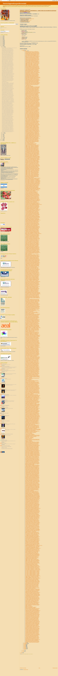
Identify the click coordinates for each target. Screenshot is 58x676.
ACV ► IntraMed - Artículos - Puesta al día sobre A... (32, 578)
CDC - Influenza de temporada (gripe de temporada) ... (32, 114)
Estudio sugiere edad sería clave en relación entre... (32, 283)
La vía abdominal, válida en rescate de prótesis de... (32, 150)
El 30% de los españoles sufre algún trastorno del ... (32, 389)
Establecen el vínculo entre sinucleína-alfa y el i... (31, 324)
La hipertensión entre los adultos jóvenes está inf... (32, 419)
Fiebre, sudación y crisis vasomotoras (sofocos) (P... (32, 426)
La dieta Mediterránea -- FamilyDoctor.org (30, 531)
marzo (25, 647)
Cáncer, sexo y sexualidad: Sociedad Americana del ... (32, 392)
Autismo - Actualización (28, 253)
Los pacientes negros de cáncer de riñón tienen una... (32, 378)
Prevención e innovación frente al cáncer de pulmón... (32, 326)
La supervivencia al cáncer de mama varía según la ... (32, 616)
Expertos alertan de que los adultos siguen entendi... (32, 459)
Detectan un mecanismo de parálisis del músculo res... (32, 259)
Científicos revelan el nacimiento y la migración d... (32, 101)
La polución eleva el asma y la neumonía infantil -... (7, 117)
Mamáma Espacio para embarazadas (6, 446)
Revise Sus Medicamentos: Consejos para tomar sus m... (33, 450)
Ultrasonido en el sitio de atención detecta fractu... (32, 76)
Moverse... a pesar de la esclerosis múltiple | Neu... (32, 94)
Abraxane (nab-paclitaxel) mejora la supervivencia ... (32, 370)
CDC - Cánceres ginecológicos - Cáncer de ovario (7, 67)
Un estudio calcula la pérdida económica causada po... (32, 516)
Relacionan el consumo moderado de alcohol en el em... (32, 286)
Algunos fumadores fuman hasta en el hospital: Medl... (32, 487)
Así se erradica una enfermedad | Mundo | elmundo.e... (32, 158)
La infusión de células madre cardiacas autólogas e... (32, 420)
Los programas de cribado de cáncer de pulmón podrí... (32, 460)
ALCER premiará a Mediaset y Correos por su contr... (32, 521)
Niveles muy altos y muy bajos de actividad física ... (32, 61)
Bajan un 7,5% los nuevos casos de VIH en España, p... (32, 56)
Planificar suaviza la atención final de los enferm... (32, 337)
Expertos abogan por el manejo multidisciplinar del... (32, 620)
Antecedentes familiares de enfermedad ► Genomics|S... (32, 188)
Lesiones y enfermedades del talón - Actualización (32, 525)
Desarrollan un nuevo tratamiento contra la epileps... (32, 162)
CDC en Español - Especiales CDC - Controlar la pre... (32, 568)
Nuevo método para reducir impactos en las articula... (32, 151)
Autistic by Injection (4, 423)
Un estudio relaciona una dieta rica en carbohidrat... (32, 446)
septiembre (25, 643)
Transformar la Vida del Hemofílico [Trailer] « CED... (32, 580)
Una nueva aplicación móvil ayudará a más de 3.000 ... (32, 546)
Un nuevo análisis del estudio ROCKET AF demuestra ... (32, 306)
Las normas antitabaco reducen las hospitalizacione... (32, 630)
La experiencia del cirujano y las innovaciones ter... (32, 196)
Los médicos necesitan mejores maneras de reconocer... (32, 343)
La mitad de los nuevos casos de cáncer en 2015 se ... (32, 470)
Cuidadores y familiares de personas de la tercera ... (32, 331)
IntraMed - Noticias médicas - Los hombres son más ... (8, 59)
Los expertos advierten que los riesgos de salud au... (32, 599)
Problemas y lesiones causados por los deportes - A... (32, 312)
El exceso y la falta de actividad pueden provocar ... (32, 113)
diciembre (3, 46)
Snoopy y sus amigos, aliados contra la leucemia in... (32, 118)
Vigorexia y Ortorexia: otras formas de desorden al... (32, 381)
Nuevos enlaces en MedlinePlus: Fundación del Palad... (32, 454)
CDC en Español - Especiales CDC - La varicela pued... (32, 72)
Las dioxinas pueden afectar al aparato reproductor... (32, 149)
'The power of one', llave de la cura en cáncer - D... (32, 239)
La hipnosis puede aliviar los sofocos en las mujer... (32, 596)
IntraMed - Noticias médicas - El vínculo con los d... (32, 63)
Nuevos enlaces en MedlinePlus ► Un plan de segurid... (32, 86)
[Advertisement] (26, 661)
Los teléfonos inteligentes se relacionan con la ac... (32, 627)
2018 (2, 41)
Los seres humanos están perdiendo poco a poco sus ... (32, 308)
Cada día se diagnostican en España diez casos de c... (32, 604)
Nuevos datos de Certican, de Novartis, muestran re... (32, 254)
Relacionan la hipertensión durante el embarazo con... (8, 63)
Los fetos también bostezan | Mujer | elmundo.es (31, 211)
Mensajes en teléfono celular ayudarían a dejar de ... (32, 282)
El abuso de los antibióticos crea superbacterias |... (32, 333)
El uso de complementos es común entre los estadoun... (32, 217)
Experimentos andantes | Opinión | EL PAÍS (31, 558)
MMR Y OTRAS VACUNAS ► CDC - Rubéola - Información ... (33, 233)
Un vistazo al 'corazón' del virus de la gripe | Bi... (31, 191)
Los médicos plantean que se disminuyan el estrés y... (32, 637)
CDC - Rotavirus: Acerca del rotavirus (30, 142)
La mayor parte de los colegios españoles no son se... (32, 97)
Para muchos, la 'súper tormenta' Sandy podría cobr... (32, 598)
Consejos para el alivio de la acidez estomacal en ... (32, 139)
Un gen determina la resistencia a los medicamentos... (32, 87)
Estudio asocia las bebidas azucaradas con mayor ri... (32, 592)
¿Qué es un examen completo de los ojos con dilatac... (32, 526)
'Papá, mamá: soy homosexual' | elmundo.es (31, 266)
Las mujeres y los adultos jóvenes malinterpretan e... (32, 475)
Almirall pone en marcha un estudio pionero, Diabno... (32, 256)
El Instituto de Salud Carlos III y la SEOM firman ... (32, 51)
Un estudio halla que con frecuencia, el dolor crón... (32, 215)
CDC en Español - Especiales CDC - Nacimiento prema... (32, 182)
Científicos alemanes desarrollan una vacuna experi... (32, 59)
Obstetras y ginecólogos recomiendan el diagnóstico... (8, 98)
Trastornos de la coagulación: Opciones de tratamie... (32, 299)
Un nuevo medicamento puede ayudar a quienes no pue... (32, 515)
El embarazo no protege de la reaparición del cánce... (32, 127)
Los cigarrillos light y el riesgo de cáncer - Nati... (31, 84)
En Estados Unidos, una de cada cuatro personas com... (32, 82)
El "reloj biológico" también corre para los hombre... (32, 408)
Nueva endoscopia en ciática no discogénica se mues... (32, 410)
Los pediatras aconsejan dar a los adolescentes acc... (32, 111)
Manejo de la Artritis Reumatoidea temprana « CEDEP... (32, 581)
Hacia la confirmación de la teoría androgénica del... (32, 556)
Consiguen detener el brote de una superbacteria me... (32, 307)
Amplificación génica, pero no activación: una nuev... (32, 506)
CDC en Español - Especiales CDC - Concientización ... (32, 358)
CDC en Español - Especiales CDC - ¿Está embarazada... (33, 180)
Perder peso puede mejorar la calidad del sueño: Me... (32, 477)
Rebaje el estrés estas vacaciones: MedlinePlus (31, 138)
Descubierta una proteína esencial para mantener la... (32, 542)
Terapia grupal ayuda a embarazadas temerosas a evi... (32, 226)
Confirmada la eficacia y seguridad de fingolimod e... (32, 276)
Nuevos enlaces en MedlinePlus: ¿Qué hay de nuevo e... (32, 347)
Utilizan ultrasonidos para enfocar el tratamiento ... (32, 291)
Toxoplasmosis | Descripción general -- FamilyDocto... (32, 243)
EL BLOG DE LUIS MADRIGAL (5, 405)
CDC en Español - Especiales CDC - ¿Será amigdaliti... (32, 529)
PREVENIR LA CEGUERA (5, 407)
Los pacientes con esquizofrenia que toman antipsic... (32, 304)
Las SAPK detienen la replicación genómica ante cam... (32, 124)
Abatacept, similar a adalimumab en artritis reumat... (32, 270)
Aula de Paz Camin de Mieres (5, 394)
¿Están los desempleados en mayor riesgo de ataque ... (32, 214)
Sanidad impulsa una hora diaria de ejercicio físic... (7, 113)
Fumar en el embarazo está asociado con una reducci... (32, 210)
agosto (25, 644)
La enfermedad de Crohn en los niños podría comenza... (32, 595)
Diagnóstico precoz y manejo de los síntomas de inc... (32, 295)
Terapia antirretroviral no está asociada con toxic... (32, 444)
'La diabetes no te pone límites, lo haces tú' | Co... (31, 361)
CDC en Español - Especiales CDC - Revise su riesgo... (32, 415)
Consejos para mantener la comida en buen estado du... (32, 614)
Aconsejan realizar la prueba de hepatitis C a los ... (32, 60)
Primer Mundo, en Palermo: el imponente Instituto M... (32, 154)
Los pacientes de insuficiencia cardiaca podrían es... (32, 447)
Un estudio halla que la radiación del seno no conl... (32, 638)
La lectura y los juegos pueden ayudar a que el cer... (32, 112)
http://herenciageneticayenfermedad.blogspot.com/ (27, 18)
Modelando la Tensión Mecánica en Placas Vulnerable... (32, 496)
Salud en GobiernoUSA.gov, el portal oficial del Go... (32, 354)
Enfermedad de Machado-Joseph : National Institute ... (32, 169)
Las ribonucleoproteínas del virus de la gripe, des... (32, 193)
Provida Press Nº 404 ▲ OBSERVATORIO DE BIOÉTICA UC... (33, 204)
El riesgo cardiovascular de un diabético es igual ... (32, 55)
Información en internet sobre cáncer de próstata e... (32, 642)
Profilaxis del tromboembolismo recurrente (30, 403)
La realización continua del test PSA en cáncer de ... (32, 398)
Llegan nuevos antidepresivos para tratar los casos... (32, 414)
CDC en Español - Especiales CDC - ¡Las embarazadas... (32, 199)
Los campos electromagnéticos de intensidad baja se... (32, 319)
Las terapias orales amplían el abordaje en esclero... (32, 148)
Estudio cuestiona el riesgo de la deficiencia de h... (32, 364)
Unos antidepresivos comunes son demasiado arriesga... (32, 594)
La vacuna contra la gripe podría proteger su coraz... (32, 636)
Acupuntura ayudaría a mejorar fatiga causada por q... (32, 631)
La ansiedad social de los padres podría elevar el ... (32, 474)
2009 (21, 652)
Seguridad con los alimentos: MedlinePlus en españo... (32, 156)
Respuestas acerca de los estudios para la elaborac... (32, 463)
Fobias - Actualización (28, 379)
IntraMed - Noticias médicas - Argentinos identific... (32, 64)
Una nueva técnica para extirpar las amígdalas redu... (32, 468)
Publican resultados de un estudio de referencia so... (32, 65)
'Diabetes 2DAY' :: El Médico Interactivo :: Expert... (32, 372)
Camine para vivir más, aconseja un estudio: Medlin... (32, 473)
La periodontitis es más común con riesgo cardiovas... (32, 268)
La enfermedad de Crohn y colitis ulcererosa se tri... (32, 202)
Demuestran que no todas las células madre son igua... (32, 102)
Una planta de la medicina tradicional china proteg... (32, 207)
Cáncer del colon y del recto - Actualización (31, 428)
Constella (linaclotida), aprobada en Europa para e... (32, 88)
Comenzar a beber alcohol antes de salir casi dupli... (32, 368)
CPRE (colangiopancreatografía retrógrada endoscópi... (32, 106)
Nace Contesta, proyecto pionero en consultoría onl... (32, 351)
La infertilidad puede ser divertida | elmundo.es (31, 564)
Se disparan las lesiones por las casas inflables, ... (7, 106)
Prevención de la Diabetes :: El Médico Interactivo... (32, 399)
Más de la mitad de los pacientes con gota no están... (32, 583)
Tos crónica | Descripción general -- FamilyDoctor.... (32, 246)
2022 (2, 38)
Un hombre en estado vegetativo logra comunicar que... (32, 388)
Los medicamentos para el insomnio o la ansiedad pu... (32, 523)
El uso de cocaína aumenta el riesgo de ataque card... (32, 486)
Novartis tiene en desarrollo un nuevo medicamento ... (32, 205)
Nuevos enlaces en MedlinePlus (29, 490)
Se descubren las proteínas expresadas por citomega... (32, 184)
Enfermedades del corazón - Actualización (30, 436)
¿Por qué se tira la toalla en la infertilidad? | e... (31, 192)
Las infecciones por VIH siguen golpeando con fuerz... (32, 67)
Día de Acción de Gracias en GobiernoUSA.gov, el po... (32, 238)
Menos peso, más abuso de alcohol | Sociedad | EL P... (32, 387)
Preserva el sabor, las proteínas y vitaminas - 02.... (32, 600)
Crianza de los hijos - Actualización (30, 434)
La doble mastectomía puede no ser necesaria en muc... (32, 92)
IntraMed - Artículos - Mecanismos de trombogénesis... (32, 560)
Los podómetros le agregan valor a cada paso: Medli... (32, 301)
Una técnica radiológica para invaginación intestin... (32, 220)
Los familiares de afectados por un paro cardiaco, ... (32, 458)
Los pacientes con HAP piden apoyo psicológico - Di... (32, 240)
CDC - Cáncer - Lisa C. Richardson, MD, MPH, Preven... (32, 357)
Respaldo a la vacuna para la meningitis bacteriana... (32, 294)
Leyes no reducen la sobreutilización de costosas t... (32, 109)
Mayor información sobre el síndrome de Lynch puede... (32, 481)
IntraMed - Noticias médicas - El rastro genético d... (32, 171)
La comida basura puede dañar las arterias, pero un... (32, 613)
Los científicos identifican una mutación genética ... (32, 287)
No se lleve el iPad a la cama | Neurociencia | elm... (32, 315)
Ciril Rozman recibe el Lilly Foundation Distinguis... (32, 160)
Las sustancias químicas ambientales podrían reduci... (32, 288)
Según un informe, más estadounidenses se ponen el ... (32, 249)
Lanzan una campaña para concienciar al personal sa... (32, 621)
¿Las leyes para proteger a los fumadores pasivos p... (32, 612)
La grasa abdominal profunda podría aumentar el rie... (8, 65)
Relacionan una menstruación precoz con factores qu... (32, 284)
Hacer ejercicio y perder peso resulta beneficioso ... (32, 635)
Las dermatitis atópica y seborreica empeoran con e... (32, 52)
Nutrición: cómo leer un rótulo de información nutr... (32, 532)
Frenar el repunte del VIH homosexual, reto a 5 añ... (32, 120)
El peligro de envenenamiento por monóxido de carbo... (8, 108)
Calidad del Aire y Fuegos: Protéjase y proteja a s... (7, 102)
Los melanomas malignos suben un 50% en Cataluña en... (33, 293)
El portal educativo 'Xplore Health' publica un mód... (32, 54)
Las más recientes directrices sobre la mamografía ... (8, 78)
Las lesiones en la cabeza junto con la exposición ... (32, 305)
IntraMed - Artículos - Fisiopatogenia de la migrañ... (32, 576)
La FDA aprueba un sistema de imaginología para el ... (32, 501)
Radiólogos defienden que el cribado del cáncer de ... (32, 466)
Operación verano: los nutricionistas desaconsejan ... (32, 267)
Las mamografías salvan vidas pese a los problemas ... (32, 634)
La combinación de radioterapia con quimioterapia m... (32, 509)
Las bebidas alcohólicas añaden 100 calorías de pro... (32, 248)
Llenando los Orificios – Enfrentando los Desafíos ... (32, 492)
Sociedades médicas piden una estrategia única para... (32, 53)
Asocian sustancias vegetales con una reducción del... (32, 588)
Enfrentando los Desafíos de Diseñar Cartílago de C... (32, 427)
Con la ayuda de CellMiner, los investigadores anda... (32, 505)
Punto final (3, 421)
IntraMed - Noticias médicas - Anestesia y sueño (7, 61)
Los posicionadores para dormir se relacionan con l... (32, 132)
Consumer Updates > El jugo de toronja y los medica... (32, 527)
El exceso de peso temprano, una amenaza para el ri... (32, 602)
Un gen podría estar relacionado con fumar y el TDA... (32, 615)
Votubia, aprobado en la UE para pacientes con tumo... (32, 396)
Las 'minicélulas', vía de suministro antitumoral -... (31, 422)
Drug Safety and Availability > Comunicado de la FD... (32, 480)
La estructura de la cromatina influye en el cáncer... (32, 203)
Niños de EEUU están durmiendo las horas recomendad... (33, 77)
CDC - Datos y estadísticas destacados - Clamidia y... (32, 575)
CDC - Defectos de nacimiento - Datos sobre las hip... (32, 518)
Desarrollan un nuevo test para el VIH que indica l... (32, 584)
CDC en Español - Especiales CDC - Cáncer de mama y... (33, 569)
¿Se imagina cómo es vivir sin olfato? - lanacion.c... (32, 406)
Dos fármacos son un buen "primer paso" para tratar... (32, 641)
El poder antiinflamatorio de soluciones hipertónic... (32, 551)
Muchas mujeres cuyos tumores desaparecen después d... (33, 508)
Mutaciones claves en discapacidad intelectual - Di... (32, 421)
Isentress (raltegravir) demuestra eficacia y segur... (32, 255)
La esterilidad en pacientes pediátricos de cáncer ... (32, 544)
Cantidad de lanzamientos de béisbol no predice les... (32, 632)
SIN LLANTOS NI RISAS (7, 435)
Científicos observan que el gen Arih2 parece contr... (32, 98)
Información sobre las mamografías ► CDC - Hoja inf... (32, 310)
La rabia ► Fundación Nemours (29, 433)
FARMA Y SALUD (4, 443)
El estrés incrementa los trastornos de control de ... (32, 585)
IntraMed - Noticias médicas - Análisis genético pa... (32, 189)
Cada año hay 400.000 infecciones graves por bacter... (32, 314)
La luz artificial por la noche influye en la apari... (31, 318)
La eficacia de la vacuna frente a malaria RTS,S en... (32, 462)
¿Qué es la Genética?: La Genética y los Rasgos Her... (32, 465)
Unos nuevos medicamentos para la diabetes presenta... (32, 445)
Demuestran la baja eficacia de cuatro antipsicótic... (32, 93)
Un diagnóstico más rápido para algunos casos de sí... (32, 323)
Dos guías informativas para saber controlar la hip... (32, 185)
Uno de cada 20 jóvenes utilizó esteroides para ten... (32, 212)
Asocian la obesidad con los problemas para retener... (32, 251)
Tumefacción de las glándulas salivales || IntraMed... (32, 265)
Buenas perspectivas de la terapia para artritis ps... (32, 271)
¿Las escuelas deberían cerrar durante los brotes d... (32, 590)
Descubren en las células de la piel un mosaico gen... (32, 237)
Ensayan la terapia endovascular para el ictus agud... (32, 555)
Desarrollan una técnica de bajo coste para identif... (32, 234)
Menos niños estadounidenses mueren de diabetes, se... (32, 536)
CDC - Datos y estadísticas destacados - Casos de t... (32, 570)
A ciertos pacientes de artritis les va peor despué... (32, 69)
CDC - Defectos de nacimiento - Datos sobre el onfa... (32, 533)
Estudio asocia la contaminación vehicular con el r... (32, 78)
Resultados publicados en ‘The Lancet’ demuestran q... (8, 94)
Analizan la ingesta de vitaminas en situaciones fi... (7, 70)
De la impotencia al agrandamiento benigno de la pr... (32, 405)
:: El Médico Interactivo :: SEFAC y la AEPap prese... (32, 456)
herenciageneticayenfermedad (14, 3)
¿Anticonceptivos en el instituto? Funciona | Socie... (32, 582)
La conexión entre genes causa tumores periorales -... (32, 222)
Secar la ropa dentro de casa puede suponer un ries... (32, 457)
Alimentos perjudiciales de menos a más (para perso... (32, 70)
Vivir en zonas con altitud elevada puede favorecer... (32, 539)
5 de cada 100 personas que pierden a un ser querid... (32, 587)
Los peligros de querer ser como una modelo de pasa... (32, 439)
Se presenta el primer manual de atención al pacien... (32, 471)
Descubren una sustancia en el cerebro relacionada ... (32, 194)
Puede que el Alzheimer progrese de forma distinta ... (32, 80)
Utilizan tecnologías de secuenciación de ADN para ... (32, 317)
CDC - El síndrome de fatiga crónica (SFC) (31, 143)
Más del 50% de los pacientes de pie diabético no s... (32, 397)
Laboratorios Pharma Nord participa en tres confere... (32, 57)
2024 (2, 37)
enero (2, 138)
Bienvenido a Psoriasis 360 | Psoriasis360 (7, 448)
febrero (25, 648)
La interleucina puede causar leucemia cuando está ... (32, 353)
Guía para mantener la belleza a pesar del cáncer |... (32, 175)
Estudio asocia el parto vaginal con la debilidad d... (32, 640)
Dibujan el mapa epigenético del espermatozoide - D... (32, 418)
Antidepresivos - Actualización (29, 437)
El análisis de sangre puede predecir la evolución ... (32, 619)
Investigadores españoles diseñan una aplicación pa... (32, 548)
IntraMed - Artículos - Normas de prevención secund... (32, 170)
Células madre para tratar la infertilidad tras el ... (31, 601)
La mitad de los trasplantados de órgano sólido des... (32, 258)
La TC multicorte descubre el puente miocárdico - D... (32, 553)
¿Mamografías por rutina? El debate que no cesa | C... (32, 190)
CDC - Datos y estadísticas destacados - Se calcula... (32, 572)
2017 (2, 42)
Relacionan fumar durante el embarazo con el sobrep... (32, 628)
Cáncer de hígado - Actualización (29, 177)
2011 (23, 650)
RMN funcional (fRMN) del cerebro (29, 464)
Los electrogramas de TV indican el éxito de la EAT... (32, 152)
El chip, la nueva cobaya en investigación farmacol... (32, 316)
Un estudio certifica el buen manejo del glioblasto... (32, 187)
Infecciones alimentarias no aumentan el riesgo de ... (32, 130)
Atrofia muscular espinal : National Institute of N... (31, 491)
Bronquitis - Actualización (28, 377)
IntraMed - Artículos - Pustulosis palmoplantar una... (32, 174)
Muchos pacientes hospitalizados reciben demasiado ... (32, 300)
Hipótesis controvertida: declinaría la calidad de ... (31, 407)
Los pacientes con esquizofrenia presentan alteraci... (32, 235)
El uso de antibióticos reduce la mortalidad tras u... (32, 107)
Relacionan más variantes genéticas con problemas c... (32, 367)
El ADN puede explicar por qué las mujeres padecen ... (32, 83)
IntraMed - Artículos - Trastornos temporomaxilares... (32, 172)
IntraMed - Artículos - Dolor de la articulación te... (31, 173)
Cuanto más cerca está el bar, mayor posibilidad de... (32, 514)
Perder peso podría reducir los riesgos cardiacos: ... (32, 482)
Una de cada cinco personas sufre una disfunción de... (32, 206)
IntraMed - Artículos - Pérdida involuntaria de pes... (32, 145)
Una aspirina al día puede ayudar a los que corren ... (32, 483)
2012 (23, 50)
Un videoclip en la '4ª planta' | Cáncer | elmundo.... (31, 73)
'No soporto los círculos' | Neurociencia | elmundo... (32, 603)
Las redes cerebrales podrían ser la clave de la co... (32, 91)
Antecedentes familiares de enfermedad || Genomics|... (32, 416)
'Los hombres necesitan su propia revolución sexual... (32, 593)
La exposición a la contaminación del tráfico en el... (32, 90)
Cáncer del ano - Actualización (29, 311)
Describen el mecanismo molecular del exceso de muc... (32, 103)
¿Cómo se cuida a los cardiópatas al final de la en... (32, 119)
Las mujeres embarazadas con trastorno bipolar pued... (32, 375)
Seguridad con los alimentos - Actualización (31, 431)
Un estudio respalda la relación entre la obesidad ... (32, 229)
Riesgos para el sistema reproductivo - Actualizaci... (32, 245)
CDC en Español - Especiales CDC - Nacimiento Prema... (32, 281)
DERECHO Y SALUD (4, 378)
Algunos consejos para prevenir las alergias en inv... (32, 140)
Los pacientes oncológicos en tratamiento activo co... (32, 520)
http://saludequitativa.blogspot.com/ (25, 21)
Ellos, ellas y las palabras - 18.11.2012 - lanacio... (31, 280)
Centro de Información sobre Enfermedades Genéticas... (32, 183)
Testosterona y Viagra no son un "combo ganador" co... (32, 131)
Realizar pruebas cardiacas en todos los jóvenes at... (32, 79)
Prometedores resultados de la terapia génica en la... (32, 499)
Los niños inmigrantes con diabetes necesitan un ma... (32, 321)
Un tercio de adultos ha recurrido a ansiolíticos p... (32, 500)
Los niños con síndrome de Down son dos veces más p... (32, 252)
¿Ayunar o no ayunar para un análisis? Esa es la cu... (32, 390)
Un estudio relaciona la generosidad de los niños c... (32, 302)
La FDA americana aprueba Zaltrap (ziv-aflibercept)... (32, 349)
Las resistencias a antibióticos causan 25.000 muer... (32, 325)
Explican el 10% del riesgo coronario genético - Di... (32, 412)
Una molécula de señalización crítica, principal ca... (32, 123)
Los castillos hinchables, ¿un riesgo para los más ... (32, 96)
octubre (3, 132)
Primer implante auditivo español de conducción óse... (8, 72)
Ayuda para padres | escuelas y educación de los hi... (32, 71)
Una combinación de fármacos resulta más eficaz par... (32, 510)
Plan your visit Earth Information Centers (6, 364)
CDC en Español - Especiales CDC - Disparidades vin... (32, 179)
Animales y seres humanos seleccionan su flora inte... (32, 159)
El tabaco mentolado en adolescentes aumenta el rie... (32, 498)
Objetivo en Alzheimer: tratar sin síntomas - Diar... (31, 552)
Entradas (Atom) (26, 669)
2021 (2, 39)
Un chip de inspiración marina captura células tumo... (32, 385)
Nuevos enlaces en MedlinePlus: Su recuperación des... (32, 105)
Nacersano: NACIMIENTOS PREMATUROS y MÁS (32, 279)
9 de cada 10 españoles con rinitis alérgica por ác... (32, 273)
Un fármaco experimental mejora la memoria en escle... (32, 134)
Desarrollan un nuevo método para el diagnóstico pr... (32, 371)
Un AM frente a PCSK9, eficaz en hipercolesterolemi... (32, 554)
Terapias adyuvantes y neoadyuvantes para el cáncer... (32, 608)
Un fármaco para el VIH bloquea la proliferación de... (32, 507)
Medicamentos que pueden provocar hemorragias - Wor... (32, 395)
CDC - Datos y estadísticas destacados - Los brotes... (32, 574)
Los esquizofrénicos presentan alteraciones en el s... (32, 223)
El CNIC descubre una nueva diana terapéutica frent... (32, 623)
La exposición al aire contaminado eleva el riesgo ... (32, 122)
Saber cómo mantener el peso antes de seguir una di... (32, 597)
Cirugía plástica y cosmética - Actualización (31, 201)
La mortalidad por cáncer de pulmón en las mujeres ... (32, 263)
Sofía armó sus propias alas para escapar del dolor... (32, 261)
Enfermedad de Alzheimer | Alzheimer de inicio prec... (32, 296)
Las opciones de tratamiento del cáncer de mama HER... (32, 511)
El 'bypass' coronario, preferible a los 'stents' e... (31, 563)
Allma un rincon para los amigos (6, 445)
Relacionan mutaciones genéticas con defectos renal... (32, 260)
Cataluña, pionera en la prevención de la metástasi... (32, 386)
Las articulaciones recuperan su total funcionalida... (32, 274)
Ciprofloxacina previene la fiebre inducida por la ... (31, 591)
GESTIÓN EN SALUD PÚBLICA (5, 366)
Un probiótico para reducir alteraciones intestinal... (31, 75)
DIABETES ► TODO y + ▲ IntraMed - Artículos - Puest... (33, 327)
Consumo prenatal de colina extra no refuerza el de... (32, 110)
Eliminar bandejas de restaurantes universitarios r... (32, 489)
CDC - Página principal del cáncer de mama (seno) (32, 346)
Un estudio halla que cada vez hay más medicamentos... (8, 76)
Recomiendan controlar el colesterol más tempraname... (32, 401)
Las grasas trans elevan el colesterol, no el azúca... (32, 633)
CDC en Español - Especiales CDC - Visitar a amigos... (32, 393)
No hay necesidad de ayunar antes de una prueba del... (32, 342)
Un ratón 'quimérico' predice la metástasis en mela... (32, 417)
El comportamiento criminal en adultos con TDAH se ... (32, 161)
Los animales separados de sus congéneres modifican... (32, 404)
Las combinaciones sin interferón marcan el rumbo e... (32, 320)
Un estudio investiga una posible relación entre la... (32, 348)
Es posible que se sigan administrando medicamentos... (32, 216)
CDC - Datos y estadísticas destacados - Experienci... (32, 571)
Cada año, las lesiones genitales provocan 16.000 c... (32, 442)
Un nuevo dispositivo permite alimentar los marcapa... (32, 519)
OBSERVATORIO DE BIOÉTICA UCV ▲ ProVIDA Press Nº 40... (33, 545)
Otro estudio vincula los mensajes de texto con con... (32, 478)
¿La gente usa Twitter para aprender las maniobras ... (32, 213)
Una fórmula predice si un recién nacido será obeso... (32, 74)
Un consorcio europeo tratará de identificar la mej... (32, 400)
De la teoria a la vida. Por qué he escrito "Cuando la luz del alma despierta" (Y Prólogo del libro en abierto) (10, 390)
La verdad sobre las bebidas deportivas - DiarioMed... (32, 411)
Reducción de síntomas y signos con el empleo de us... (32, 269)
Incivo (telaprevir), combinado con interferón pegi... (32, 290)
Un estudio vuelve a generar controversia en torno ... (32, 135)
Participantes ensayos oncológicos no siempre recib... (32, 369)
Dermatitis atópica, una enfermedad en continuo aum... (32, 121)
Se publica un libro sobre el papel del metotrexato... (32, 277)
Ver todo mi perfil (3, 180)
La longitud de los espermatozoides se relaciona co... (32, 247)
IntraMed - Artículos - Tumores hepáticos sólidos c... (32, 328)
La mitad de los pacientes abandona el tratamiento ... (32, 236)
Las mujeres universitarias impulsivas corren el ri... (32, 366)
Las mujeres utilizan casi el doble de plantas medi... (32, 330)
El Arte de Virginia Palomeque (5, 415)
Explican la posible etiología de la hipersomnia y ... (32, 147)
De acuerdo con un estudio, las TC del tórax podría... (7, 80)
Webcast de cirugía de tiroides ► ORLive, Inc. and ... (32, 178)
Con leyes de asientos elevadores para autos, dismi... (32, 479)
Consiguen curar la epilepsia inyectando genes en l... (32, 289)
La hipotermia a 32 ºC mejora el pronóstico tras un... (32, 461)
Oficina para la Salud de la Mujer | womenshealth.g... (32, 244)
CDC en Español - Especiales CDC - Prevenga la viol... (32, 589)
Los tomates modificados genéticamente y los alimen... (32, 484)
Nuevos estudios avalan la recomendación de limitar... (32, 497)
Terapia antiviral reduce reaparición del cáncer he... (32, 339)
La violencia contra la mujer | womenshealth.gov (31, 225)
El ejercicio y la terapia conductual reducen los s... (32, 502)
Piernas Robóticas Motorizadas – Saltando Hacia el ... (32, 494)
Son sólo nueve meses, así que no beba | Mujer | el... (32, 242)
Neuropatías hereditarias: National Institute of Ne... (32, 167)
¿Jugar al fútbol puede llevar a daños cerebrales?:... (32, 303)
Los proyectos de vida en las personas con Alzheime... (32, 335)
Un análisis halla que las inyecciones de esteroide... (32, 341)
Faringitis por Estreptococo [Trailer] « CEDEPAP (31, 579)
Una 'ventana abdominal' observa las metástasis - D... (32, 550)
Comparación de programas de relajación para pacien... (32, 504)
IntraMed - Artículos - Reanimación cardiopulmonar (32, 146)
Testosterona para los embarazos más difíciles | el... (32, 95)
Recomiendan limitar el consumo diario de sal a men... (32, 549)
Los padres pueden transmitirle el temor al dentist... (32, 81)
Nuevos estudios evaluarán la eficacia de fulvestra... (32, 469)
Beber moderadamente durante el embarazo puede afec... (32, 292)
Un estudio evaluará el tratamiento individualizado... (32, 141)
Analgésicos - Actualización (29, 441)
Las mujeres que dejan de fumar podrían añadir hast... (32, 629)
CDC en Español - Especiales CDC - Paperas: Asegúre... (32, 181)
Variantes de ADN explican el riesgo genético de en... (32, 373)
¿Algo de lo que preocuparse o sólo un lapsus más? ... (32, 157)
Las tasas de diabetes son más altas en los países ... (32, 66)
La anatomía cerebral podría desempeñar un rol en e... (32, 485)
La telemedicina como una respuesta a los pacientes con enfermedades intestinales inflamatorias (9, 401)
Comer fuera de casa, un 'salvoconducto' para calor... (32, 524)
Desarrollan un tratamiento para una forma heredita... (32, 352)
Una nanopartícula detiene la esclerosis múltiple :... (32, 208)
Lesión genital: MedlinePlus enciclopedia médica (31, 394)
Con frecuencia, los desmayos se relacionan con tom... (32, 517)
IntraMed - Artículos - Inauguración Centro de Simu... (32, 329)
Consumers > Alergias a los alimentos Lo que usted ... (32, 528)
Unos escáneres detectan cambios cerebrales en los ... (32, 133)
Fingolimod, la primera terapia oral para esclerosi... (32, 163)
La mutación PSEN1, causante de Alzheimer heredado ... (32, 522)
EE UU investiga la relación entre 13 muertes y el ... (32, 332)
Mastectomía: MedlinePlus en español (30, 607)
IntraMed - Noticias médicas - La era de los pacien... (32, 559)
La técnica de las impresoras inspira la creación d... (32, 257)
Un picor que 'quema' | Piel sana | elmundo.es (7, 115)
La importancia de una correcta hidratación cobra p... (7, 96)
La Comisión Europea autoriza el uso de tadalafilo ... (32, 624)
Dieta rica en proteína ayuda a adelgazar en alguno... (32, 540)
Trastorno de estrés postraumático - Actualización (31, 380)
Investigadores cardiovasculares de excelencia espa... (32, 218)
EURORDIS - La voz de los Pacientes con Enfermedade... (33, 429)
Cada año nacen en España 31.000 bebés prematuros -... (32, 262)
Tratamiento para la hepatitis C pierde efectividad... (32, 137)
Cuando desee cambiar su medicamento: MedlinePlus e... (33, 610)
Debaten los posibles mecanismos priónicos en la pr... (32, 164)
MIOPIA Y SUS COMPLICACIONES (9, 408)
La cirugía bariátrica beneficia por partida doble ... (31, 384)
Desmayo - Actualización (28, 440)
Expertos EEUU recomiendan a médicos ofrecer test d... (8, 74)
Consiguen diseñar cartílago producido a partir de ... (32, 625)
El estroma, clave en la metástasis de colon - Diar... (32, 383)
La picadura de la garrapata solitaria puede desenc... (32, 365)
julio (2, 134)
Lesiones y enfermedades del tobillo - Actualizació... (32, 125)
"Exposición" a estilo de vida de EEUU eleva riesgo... (32, 228)
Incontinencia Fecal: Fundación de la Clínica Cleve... (32, 451)
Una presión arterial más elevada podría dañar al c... (32, 537)
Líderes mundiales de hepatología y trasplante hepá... (32, 219)
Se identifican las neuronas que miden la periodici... (32, 618)
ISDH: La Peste (27, 298)
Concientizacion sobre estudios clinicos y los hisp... (32, 309)
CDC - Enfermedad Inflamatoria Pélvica (30, 144)
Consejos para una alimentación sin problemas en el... (32, 232)
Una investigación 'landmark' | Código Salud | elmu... (32, 565)
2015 (2, 43)
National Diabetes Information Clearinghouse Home (32, 176)
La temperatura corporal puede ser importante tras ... (32, 448)
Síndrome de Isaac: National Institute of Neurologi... (32, 166)
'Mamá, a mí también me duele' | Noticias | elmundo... (32, 153)
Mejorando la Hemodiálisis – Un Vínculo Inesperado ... (32, 493)
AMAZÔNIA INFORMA (4, 440)
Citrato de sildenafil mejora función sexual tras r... (31, 513)
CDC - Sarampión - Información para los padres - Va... (32, 224)
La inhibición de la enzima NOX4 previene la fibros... (32, 557)
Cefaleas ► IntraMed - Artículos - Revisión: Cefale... (32, 577)
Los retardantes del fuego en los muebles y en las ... (32, 250)
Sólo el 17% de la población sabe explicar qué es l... (32, 561)
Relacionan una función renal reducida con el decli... (32, 230)
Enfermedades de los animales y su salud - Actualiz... (32, 435)
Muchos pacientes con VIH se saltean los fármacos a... (32, 538)
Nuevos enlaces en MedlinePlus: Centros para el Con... (32, 453)
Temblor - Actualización (28, 605)
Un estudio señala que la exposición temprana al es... (32, 345)
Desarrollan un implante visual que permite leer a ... (32, 136)
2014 (2, 44)
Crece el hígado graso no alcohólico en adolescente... (32, 363)
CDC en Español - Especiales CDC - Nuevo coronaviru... (32, 567)
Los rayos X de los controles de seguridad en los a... (32, 128)
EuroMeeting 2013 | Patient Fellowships (30, 430)
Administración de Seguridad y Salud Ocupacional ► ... (32, 452)
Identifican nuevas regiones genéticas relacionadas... (32, 541)
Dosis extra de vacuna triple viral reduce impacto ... (32, 488)
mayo (25, 646)
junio (25, 645)
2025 (2, 36)
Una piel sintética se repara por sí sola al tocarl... (31, 285)
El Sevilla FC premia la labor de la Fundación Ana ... (32, 89)
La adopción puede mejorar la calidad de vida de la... (32, 231)
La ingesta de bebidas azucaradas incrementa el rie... (32, 622)
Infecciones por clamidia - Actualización (30, 432)
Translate (6, 32)
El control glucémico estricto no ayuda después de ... (32, 512)
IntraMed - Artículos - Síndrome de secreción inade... (32, 264)
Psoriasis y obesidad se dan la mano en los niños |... (32, 241)
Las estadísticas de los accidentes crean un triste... (32, 129)
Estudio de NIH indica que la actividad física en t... (32, 425)
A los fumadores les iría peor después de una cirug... (32, 340)
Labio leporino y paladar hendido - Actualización (31, 334)
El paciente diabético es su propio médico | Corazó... (32, 360)
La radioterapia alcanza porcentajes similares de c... (32, 374)
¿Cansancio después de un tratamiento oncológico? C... (32, 200)
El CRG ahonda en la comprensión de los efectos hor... (32, 195)
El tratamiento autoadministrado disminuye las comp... (32, 198)
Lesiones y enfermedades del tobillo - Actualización (7, 120)
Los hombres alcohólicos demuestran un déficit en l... (32, 350)
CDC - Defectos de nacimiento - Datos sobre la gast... (32, 530)
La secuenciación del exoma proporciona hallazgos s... (32, 413)
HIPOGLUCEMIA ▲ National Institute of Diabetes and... (32, 297)
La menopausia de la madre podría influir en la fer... (32, 449)
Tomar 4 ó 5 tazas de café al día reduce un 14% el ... (32, 58)
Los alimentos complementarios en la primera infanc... (32, 338)
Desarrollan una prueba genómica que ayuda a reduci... (32, 272)
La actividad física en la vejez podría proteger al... (31, 534)
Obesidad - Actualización (28, 438)
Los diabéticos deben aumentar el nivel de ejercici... (32, 535)
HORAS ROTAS (4, 383)
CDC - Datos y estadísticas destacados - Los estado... (32, 573)
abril (2, 136)
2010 (23, 651)
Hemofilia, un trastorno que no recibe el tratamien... (32, 409)
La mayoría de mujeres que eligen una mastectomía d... (32, 68)
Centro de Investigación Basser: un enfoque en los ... (32, 503)
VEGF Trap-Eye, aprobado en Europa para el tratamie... (32, 99)
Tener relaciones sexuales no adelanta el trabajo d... (32, 126)
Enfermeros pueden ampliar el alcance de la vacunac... (8, 104)
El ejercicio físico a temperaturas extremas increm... (32, 197)
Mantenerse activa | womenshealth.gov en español (32, 382)
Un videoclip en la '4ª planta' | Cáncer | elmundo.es (7, 69)
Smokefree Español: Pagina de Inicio (30, 424)
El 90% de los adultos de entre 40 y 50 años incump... (32, 275)
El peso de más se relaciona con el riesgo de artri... (32, 344)
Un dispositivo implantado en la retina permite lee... (32, 186)
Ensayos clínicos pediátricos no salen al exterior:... (32, 443)
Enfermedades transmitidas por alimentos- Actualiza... (32, 376)
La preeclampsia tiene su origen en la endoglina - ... (32, 423)
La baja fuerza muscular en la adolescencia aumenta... (32, 221)
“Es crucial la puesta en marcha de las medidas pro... (32, 100)
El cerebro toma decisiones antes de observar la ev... (32, 402)
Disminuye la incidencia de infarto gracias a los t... (32, 586)
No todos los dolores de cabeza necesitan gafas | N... (32, 391)
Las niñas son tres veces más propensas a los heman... (32, 336)
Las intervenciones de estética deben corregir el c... (32, 547)
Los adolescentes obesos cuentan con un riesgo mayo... (32, 626)
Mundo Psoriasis (4, 428)
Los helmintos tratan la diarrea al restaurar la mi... (31, 322)
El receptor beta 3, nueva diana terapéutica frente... (32, 617)
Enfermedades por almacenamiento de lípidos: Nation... (32, 168)
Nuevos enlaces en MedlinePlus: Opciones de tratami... (32, 455)
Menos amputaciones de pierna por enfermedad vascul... (32, 639)
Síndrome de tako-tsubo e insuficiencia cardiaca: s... (32, 278)
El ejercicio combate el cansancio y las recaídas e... (32, 359)
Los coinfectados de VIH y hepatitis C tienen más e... (32, 62)
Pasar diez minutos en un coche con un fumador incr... (32, 165)
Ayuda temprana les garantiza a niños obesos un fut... (32, 611)
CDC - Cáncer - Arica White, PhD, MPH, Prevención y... (32, 356)
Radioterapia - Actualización (29, 606)
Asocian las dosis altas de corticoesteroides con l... (32, 609)
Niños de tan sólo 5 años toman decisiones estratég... (32, 543)
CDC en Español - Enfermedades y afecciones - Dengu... (32, 566)
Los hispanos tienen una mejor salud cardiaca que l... (32, 476)
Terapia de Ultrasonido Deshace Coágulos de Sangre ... (32, 495)
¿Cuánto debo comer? (28, 85)
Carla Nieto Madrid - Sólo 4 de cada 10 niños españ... (32, 472)
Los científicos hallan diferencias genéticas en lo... (32, 362)
